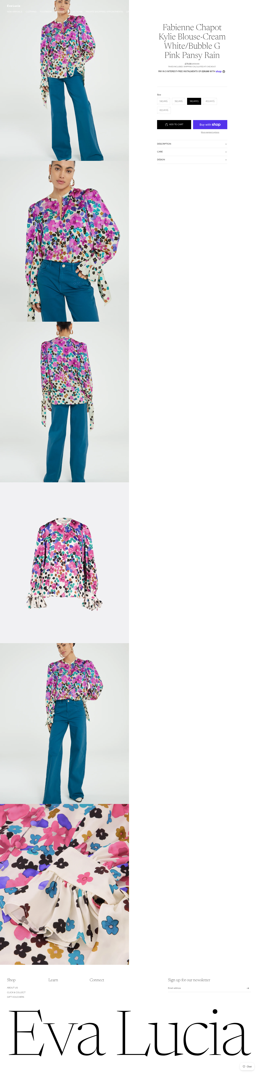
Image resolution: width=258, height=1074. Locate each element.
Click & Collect (16, 992)
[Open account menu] (239, 6)
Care (160, 151)
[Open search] (232, 6)
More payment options (210, 132)
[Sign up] (248, 988)
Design (161, 159)
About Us (12, 987)
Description (164, 143)
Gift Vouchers (15, 997)
